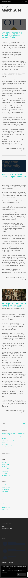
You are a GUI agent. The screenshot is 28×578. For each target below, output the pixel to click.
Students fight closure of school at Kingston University (14, 175)
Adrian (4, 40)
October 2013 (5, 473)
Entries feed (5, 505)
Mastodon (4, 562)
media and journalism (7, 528)
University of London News (18, 308)
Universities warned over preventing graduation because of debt (12, 35)
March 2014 (5, 462)
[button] (26, 2)
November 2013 (5, 471)
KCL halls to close (6, 447)
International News (6, 485)
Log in (3, 503)
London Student (10, 40)
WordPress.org (5, 509)
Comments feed (6, 507)
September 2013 (6, 475)
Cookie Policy (4, 572)
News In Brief (5, 491)
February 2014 (5, 464)
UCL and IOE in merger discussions (10, 445)
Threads (11, 562)
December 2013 (5, 469)
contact (4, 531)
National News (16, 40)
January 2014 (5, 467)
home (3, 526)
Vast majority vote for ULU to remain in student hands (14, 304)
